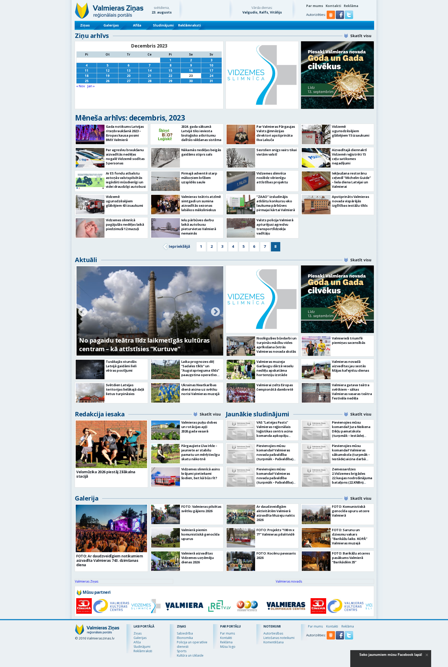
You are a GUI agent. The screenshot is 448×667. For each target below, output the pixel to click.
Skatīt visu (360, 35)
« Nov (80, 86)
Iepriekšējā (179, 246)
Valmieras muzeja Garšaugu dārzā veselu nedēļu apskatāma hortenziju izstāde (274, 368)
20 (128, 76)
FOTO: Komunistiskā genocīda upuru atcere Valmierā (350, 511)
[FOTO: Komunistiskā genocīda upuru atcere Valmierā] (316, 514)
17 (211, 70)
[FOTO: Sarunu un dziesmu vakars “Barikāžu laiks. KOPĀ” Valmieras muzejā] (316, 537)
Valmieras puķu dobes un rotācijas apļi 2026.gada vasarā (199, 426)
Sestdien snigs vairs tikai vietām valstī (276, 152)
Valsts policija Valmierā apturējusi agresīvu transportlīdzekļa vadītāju (274, 227)
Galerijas (111, 25)
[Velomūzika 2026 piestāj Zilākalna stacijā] (111, 444)
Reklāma (351, 5)
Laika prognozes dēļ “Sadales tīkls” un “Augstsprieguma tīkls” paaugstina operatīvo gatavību (200, 370)
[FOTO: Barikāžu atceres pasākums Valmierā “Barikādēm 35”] (316, 561)
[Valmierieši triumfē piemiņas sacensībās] (316, 346)
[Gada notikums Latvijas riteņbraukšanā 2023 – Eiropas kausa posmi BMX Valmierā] (90, 134)
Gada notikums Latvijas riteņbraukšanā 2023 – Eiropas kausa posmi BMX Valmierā (125, 133)
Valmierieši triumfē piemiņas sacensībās (348, 340)
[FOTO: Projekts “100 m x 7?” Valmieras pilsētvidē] (241, 537)
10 (211, 65)
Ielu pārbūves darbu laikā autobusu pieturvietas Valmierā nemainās (198, 227)
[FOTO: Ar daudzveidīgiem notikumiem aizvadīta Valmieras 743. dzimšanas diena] (111, 528)
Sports (181, 651)
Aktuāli (86, 259)
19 (107, 76)
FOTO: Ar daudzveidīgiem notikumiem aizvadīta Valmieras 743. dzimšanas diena (109, 560)
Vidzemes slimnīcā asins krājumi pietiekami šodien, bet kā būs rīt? (200, 473)
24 (211, 76)
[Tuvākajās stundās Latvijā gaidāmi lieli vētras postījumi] (90, 369)
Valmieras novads (289, 581)
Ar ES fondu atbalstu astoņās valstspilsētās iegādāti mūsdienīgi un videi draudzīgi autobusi (126, 180)
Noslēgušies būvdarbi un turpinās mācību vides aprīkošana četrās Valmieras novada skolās (276, 345)
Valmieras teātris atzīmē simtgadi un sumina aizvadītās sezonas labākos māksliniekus (201, 203)
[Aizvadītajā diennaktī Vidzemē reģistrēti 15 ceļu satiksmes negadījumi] (316, 157)
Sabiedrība (185, 633)
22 (170, 76)
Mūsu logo (227, 646)
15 (170, 70)
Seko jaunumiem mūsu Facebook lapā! (390, 655)
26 (107, 81)
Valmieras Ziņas (86, 581)
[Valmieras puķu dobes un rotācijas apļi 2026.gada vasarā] (165, 430)
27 (128, 81)
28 (149, 81)
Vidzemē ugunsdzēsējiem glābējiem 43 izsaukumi (124, 201)
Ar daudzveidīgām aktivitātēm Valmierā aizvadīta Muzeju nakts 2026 (275, 513)
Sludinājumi (163, 25)
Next (215, 312)
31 (211, 81)
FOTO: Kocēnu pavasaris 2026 (276, 555)
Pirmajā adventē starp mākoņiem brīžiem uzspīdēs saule (199, 177)
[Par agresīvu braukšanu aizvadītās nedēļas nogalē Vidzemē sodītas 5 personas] (90, 157)
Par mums (314, 5)
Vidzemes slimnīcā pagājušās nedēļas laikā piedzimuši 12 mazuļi (125, 224)
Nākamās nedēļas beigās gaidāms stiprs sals (201, 152)
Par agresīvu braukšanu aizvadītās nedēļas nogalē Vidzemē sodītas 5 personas (125, 156)
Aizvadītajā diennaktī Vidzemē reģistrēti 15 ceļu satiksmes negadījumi (349, 156)
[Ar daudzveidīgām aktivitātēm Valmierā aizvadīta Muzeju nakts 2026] (241, 514)
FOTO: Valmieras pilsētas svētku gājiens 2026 (201, 508)
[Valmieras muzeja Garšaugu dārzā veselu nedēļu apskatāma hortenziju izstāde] (241, 369)
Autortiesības (273, 633)
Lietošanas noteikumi (279, 638)
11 (86, 70)
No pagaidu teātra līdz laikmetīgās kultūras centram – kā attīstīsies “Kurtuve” (143, 344)
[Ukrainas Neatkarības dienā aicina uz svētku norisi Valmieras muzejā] (165, 392)
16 (191, 70)
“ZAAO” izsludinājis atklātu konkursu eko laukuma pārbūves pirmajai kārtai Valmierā (275, 203)
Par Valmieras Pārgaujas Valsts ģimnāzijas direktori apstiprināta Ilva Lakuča (275, 133)
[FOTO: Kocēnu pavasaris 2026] (241, 561)
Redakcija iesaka (99, 414)
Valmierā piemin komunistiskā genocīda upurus (200, 534)
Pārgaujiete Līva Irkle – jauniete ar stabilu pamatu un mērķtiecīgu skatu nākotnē (200, 452)
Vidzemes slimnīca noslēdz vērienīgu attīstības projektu (272, 177)
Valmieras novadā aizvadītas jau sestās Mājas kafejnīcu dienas (350, 366)
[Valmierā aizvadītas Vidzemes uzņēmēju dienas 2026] (165, 561)
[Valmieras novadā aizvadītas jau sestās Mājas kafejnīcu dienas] (316, 369)
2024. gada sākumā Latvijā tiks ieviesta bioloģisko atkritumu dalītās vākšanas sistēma (201, 133)
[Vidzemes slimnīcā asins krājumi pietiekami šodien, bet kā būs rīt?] (165, 477)
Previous (83, 312)
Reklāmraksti (189, 25)
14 (149, 70)
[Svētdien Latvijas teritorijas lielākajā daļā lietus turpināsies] (90, 392)
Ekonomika (185, 638)
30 (191, 81)
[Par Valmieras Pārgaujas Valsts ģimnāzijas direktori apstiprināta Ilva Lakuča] (241, 134)
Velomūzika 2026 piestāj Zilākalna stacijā (105, 474)
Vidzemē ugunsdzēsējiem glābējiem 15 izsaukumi (350, 131)
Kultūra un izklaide (190, 655)
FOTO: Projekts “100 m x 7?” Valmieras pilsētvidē (275, 532)
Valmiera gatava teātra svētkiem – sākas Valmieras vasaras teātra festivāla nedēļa (352, 392)
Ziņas (85, 25)
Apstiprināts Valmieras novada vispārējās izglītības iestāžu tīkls (350, 201)
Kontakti (333, 5)
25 (86, 81)
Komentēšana (273, 642)
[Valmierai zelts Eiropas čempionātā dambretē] (241, 392)
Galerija (86, 498)
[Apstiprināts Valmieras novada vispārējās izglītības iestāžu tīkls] (316, 204)
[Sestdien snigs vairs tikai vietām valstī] (241, 157)
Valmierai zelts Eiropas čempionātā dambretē (274, 387)
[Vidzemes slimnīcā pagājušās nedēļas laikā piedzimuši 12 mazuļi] (90, 227)
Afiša (137, 25)
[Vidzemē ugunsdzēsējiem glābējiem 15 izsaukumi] (316, 134)
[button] (340, 17)
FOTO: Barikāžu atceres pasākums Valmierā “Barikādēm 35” (351, 557)
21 (149, 76)
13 (128, 70)
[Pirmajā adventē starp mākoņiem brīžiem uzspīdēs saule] (165, 181)
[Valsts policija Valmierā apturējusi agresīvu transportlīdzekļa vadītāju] (241, 227)
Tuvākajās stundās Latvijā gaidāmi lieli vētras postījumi (121, 366)
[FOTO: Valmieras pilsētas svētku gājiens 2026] (165, 514)
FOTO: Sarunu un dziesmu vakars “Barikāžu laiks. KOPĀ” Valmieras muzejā (349, 536)
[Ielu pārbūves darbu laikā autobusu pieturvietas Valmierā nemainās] (165, 227)
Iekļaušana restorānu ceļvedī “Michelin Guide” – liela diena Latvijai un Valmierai (351, 180)
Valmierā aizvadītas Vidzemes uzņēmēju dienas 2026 (197, 557)
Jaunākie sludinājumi (257, 414)
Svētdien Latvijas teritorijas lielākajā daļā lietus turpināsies (125, 389)
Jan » (91, 86)
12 (107, 70)
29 (170, 81)
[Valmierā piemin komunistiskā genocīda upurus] (165, 537)
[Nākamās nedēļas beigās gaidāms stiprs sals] (165, 157)
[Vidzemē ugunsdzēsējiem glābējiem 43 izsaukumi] (90, 204)
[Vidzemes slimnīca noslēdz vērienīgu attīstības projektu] (241, 181)
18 (86, 76)
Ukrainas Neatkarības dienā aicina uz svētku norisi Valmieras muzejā (200, 389)
